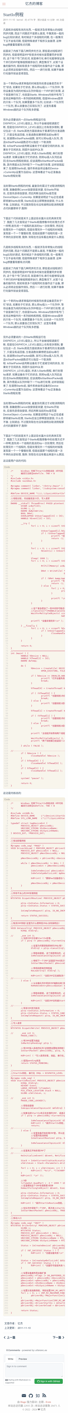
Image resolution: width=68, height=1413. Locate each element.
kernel (20, 19)
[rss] (44, 1396)
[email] (24, 1395)
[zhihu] (37, 1396)
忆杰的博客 (34, 4)
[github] (30, 1396)
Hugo (23, 1402)
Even (48, 1402)
